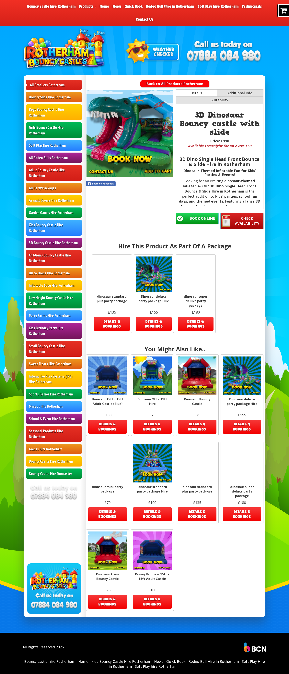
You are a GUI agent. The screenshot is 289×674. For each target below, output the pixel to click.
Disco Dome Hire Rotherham (49, 273)
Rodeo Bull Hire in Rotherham (170, 6)
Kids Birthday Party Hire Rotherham (46, 330)
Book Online (202, 218)
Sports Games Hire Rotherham (51, 394)
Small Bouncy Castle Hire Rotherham (47, 348)
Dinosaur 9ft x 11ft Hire (152, 401)
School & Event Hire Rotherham (52, 418)
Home (104, 6)
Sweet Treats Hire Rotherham (50, 363)
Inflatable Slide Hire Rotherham (51, 285)
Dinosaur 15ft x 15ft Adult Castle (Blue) (107, 401)
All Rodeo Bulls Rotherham (48, 157)
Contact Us (144, 19)
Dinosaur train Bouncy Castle (107, 576)
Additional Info (239, 93)
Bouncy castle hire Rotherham (51, 6)
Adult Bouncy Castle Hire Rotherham (47, 172)
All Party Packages (42, 188)
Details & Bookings (112, 323)
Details (196, 93)
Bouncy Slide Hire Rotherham (50, 97)
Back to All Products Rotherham (174, 83)
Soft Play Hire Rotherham (47, 145)
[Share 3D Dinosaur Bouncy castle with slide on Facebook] (130, 183)
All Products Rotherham (47, 84)
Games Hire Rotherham (45, 449)
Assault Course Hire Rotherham (51, 200)
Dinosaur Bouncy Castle (197, 401)
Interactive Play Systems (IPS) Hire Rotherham (50, 379)
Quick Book (134, 6)
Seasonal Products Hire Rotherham (46, 433)
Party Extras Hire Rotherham (49, 315)
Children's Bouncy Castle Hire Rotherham (50, 258)
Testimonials (252, 6)
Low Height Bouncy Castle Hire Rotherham (51, 300)
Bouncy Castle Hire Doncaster (50, 473)
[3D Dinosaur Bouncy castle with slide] (130, 133)
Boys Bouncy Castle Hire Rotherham (46, 112)
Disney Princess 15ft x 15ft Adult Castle (152, 576)
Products (86, 6)
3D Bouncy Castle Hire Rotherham (53, 242)
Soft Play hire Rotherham (218, 6)
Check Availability (247, 221)
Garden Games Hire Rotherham (51, 212)
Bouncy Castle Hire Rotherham (51, 461)
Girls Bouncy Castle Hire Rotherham (46, 130)
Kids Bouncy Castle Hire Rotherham (46, 227)
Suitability (219, 100)
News (117, 6)
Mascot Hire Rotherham (46, 406)
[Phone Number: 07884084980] (224, 56)
